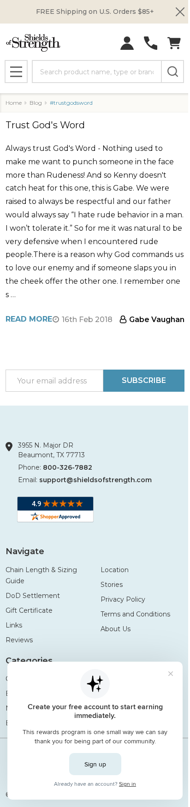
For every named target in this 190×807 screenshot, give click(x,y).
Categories (29, 661)
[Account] (127, 43)
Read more (29, 319)
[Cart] (174, 43)
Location (115, 570)
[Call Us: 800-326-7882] (150, 43)
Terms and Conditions (135, 614)
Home (14, 102)
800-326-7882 (67, 467)
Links (14, 625)
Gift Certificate (29, 610)
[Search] (172, 71)
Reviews (19, 640)
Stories (112, 584)
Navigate (25, 551)
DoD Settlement (33, 596)
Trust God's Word (45, 125)
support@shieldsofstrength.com (95, 480)
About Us (116, 629)
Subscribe (144, 380)
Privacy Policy (123, 599)
